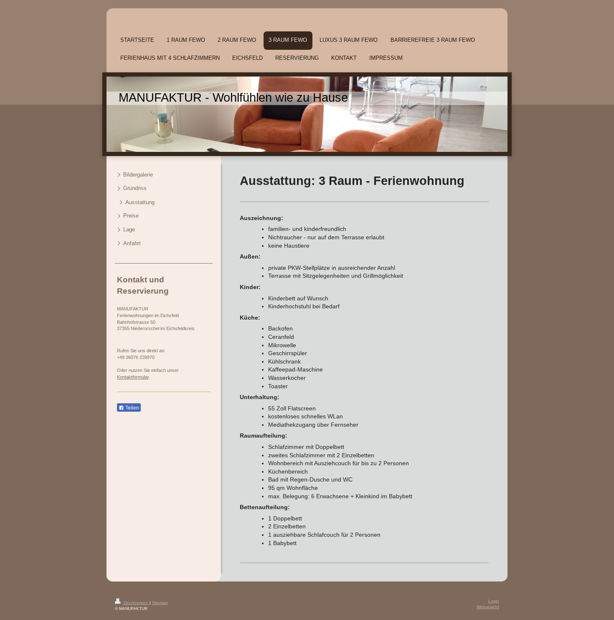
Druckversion (136, 602)
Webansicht (488, 607)
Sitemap (160, 602)
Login (493, 601)
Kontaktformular (133, 376)
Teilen (131, 408)
